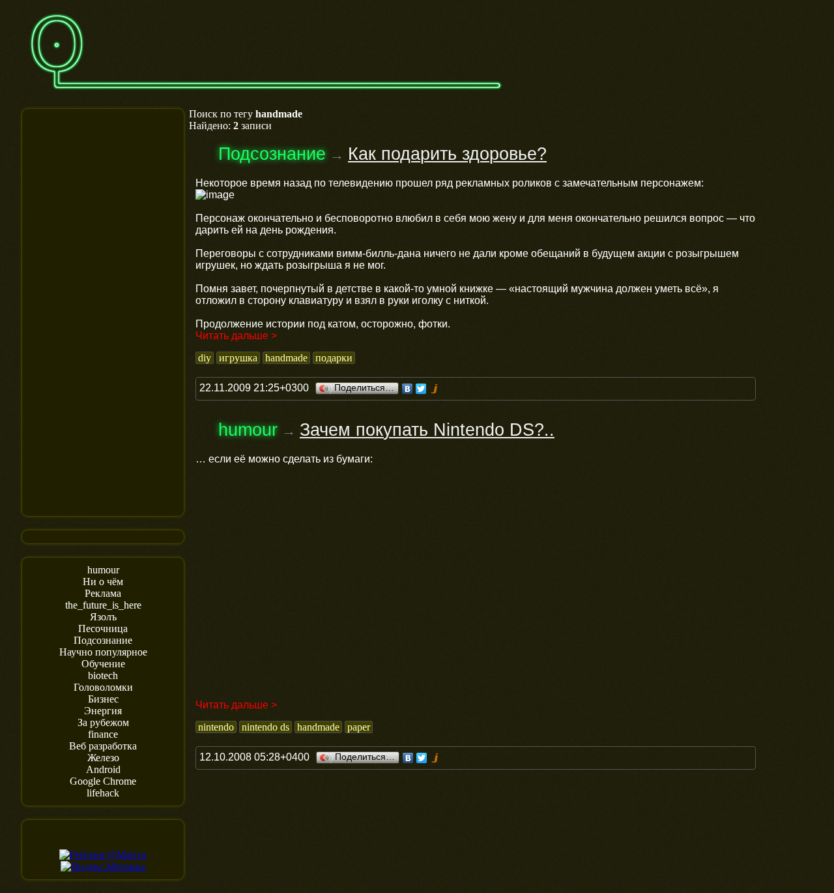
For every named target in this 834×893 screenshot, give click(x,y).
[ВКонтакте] (407, 388)
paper (358, 727)
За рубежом (103, 722)
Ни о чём (103, 581)
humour (103, 569)
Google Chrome (103, 781)
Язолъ (103, 616)
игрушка (238, 357)
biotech (103, 675)
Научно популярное (103, 652)
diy (204, 357)
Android (103, 769)
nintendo (216, 727)
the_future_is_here (103, 605)
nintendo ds (265, 727)
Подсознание (103, 640)
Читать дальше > (236, 335)
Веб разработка (103, 745)
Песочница (103, 628)
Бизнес (103, 698)
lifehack (103, 792)
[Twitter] (421, 388)
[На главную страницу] (265, 95)
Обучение (103, 663)
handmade (286, 357)
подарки (333, 357)
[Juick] (435, 388)
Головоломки (103, 687)
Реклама (103, 593)
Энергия (103, 710)
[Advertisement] (103, 311)
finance (103, 734)
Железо (103, 757)
